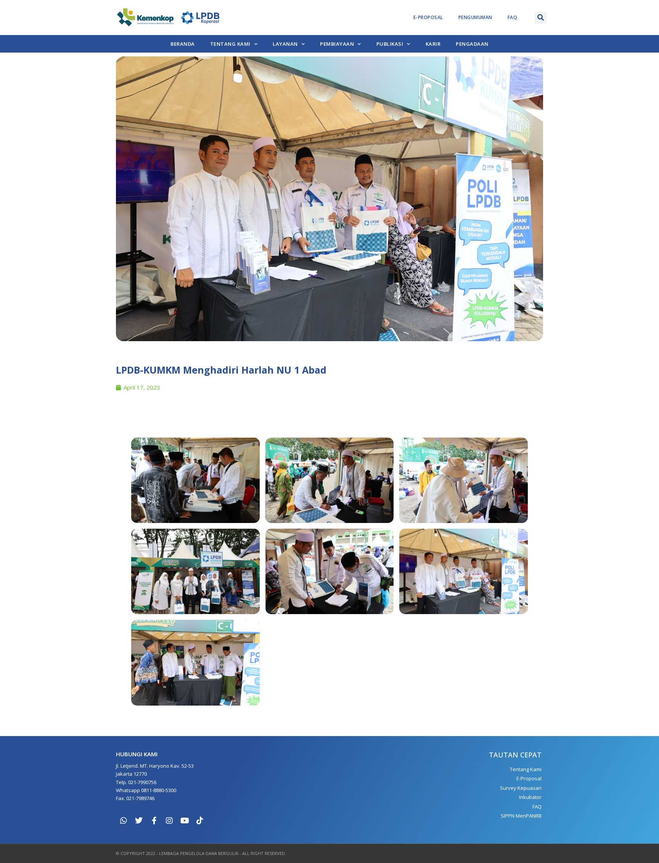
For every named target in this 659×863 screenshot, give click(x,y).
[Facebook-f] (154, 820)
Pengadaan (472, 43)
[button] (540, 18)
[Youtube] (184, 820)
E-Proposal (428, 17)
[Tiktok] (199, 820)
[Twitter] (138, 820)
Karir (433, 43)
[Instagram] (169, 820)
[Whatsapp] (123, 820)
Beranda (182, 43)
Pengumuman (475, 17)
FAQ (513, 17)
